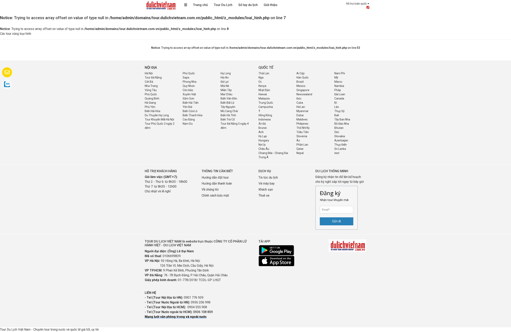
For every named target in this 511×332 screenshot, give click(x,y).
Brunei (262, 127)
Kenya (262, 85)
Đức (298, 98)
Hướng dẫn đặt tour (215, 177)
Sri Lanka (340, 148)
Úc (260, 81)
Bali (336, 115)
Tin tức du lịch (268, 177)
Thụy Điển (340, 144)
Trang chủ (200, 5)
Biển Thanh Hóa (192, 115)
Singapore (302, 90)
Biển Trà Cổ (228, 119)
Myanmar (302, 111)
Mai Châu (226, 94)
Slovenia (301, 136)
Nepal (300, 153)
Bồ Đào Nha (341, 123)
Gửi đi (336, 221)
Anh (261, 132)
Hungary (263, 140)
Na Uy (262, 144)
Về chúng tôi (210, 189)
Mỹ (336, 77)
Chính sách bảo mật (216, 195)
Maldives (302, 119)
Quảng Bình (152, 98)
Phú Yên (150, 106)
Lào (336, 106)
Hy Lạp (262, 136)
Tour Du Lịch (223, 5)
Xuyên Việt (189, 94)
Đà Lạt (225, 81)
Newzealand (304, 94)
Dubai (300, 115)
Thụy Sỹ (339, 111)
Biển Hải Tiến (191, 102)
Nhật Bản (264, 90)
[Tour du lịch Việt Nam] (161, 5)
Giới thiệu (270, 5)
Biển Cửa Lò (190, 111)
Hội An (225, 77)
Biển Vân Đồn (229, 98)
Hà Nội (149, 73)
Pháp (337, 90)
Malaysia (264, 98)
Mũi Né (225, 85)
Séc (336, 132)
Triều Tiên (302, 132)
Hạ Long (226, 73)
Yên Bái (187, 106)
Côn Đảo (188, 90)
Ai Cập (300, 73)
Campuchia (265, 106)
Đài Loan (339, 94)
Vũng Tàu (151, 90)
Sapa (186, 77)
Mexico (300, 85)
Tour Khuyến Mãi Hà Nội (159, 119)
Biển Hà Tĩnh (228, 115)
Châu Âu (263, 148)
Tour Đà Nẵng (153, 77)
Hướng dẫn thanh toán (217, 183)
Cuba (299, 102)
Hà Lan (300, 106)
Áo (298, 140)
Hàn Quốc (302, 77)
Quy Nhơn (189, 85)
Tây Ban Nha (342, 119)
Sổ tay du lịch (248, 5)
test (336, 153)
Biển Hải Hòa (152, 111)
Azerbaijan (341, 140)
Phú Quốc (189, 73)
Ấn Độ (262, 123)
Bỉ (335, 102)
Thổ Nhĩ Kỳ (303, 127)
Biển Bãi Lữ (227, 102)
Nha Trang (151, 85)
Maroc (338, 81)
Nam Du (188, 123)
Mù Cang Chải (229, 111)
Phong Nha (189, 81)
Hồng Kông (265, 115)
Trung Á (263, 157)
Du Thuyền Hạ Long (157, 115)
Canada (339, 98)
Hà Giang (150, 102)
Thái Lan (263, 73)
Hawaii (262, 94)
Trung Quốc (265, 102)
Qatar (300, 148)
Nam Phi (339, 73)
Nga (260, 77)
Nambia (339, 85)
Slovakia (339, 136)
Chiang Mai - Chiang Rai (273, 153)
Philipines (302, 123)
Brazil (300, 81)
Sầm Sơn (188, 98)
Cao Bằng (189, 119)
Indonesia (264, 119)
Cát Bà (149, 81)
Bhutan (339, 127)
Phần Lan (302, 144)
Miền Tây (226, 90)
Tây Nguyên (228, 106)
